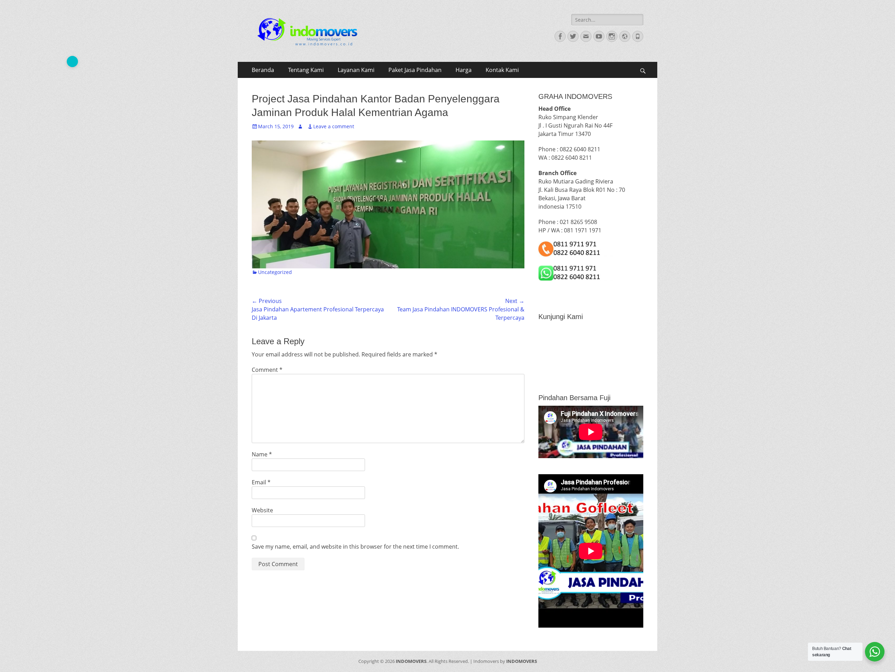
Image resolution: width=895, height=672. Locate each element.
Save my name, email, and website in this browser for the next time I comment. (355, 546)
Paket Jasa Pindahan (415, 70)
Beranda (263, 70)
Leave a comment (333, 126)
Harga (464, 70)
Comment (267, 370)
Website (262, 510)
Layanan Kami (356, 70)
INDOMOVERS (411, 661)
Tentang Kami (306, 70)
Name (262, 454)
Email (261, 482)
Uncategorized (275, 272)
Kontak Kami (502, 70)
